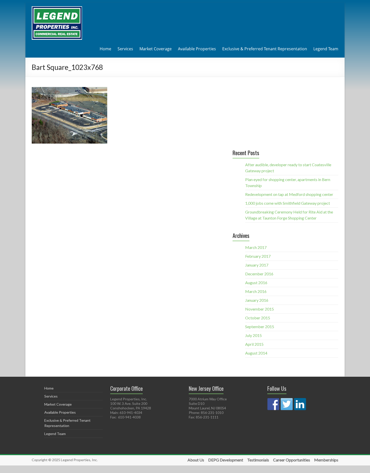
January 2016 (256, 300)
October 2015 (257, 317)
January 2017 (256, 265)
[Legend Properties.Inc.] (57, 9)
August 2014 (256, 353)
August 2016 (256, 282)
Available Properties (197, 49)
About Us (196, 460)
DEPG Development (225, 460)
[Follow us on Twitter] (287, 404)
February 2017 (258, 256)
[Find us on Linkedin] (300, 404)
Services (125, 49)
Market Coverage (155, 49)
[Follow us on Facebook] (273, 404)
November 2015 (259, 309)
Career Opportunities (291, 460)
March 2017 (256, 247)
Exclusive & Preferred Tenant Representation (264, 49)
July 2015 (253, 335)
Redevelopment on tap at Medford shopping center (289, 194)
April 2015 (254, 344)
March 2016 (256, 291)
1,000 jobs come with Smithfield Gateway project (287, 203)
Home (105, 49)
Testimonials (258, 460)
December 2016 (259, 273)
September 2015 (259, 326)
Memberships (326, 460)
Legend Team (325, 49)
